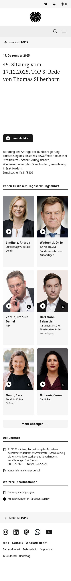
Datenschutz (30, 549)
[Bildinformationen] (29, 232)
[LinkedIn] (16, 532)
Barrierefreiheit (11, 549)
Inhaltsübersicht (37, 542)
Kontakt (17, 542)
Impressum (46, 549)
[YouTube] (49, 532)
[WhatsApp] (37, 532)
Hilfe (6, 542)
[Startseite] (35, 17)
